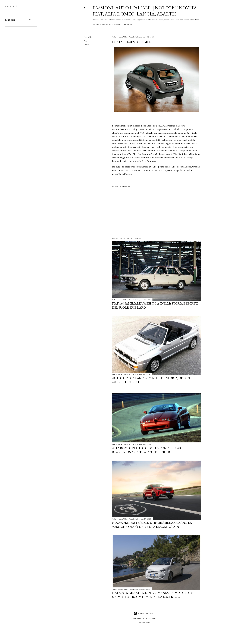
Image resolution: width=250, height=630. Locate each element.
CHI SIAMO (128, 24)
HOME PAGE (99, 24)
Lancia (86, 44)
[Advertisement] (156, 212)
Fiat (85, 41)
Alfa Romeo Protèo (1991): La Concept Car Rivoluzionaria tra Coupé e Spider (146, 450)
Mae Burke (152, 618)
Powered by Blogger (145, 613)
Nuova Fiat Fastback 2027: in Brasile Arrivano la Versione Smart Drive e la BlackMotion (152, 525)
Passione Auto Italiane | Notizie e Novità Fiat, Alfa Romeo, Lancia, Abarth (145, 11)
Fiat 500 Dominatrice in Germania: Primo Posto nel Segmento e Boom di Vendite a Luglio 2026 (154, 595)
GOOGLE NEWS (113, 24)
